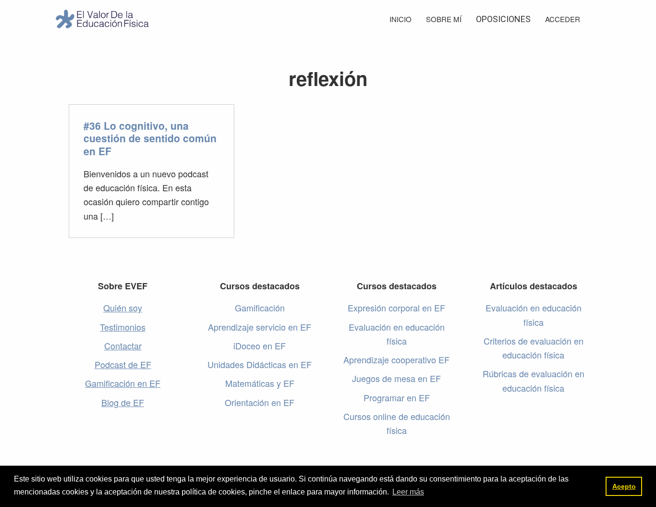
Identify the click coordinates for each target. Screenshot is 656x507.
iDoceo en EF (259, 345)
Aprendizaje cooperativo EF (396, 359)
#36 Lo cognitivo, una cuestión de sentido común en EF (150, 138)
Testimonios (123, 327)
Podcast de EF (123, 364)
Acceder (562, 19)
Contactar (123, 345)
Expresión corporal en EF (396, 307)
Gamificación (260, 307)
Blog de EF (122, 402)
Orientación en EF (259, 402)
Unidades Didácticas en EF (259, 364)
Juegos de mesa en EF (396, 378)
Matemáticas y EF (259, 383)
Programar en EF (397, 397)
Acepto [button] (624, 486)
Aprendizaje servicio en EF (259, 327)
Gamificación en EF (122, 383)
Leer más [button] (408, 492)
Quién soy (122, 307)
